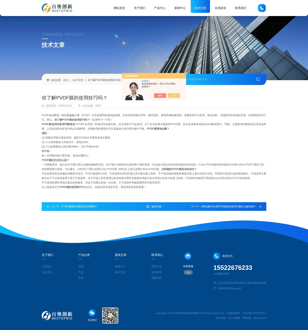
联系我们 (241, 8)
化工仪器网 (234, 318)
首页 (65, 80)
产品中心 (160, 8)
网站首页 (119, 8)
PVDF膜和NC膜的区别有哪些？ (80, 206)
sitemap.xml (259, 318)
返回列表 (156, 206)
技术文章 (200, 8)
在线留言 (220, 8)
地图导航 (156, 278)
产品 (80, 272)
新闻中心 (180, 8)
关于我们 (139, 8)
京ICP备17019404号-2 (254, 313)
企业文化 (47, 272)
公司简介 (47, 266)
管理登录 (247, 318)
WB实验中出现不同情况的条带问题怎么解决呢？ (229, 206)
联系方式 (156, 266)
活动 (80, 278)
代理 (80, 266)
